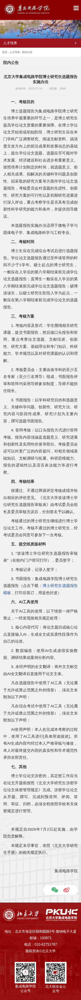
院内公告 (27, 52)
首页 (4, 52)
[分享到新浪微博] (66, 890)
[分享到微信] (54, 890)
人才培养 (15, 52)
